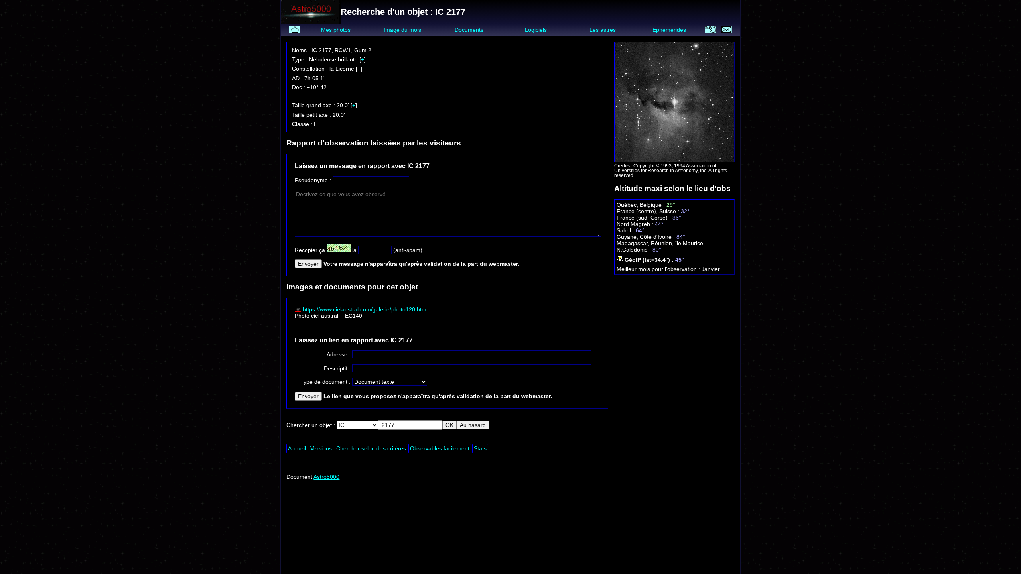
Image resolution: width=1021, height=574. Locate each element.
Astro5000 (326, 477)
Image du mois (402, 30)
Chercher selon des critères (371, 448)
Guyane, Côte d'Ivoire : (646, 237)
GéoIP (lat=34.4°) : (649, 260)
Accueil (297, 448)
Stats (480, 448)
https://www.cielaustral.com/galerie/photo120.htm (364, 309)
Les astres (602, 30)
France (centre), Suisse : (649, 211)
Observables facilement (439, 448)
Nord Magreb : (636, 224)
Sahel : (626, 230)
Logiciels (536, 30)
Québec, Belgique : (641, 205)
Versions (321, 448)
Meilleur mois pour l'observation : (659, 269)
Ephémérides (669, 30)
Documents (469, 30)
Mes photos (336, 30)
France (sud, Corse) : (644, 217)
